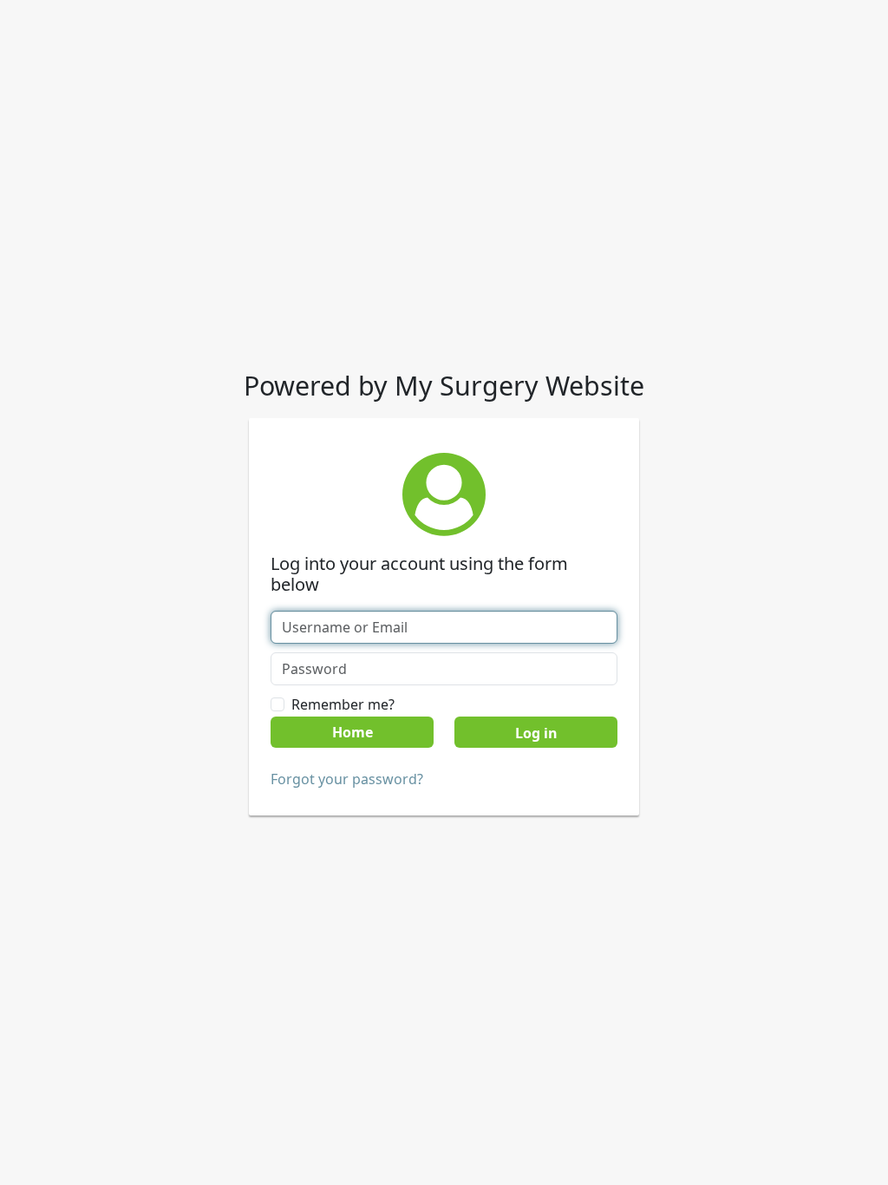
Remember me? (343, 704)
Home (352, 732)
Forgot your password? (347, 779)
